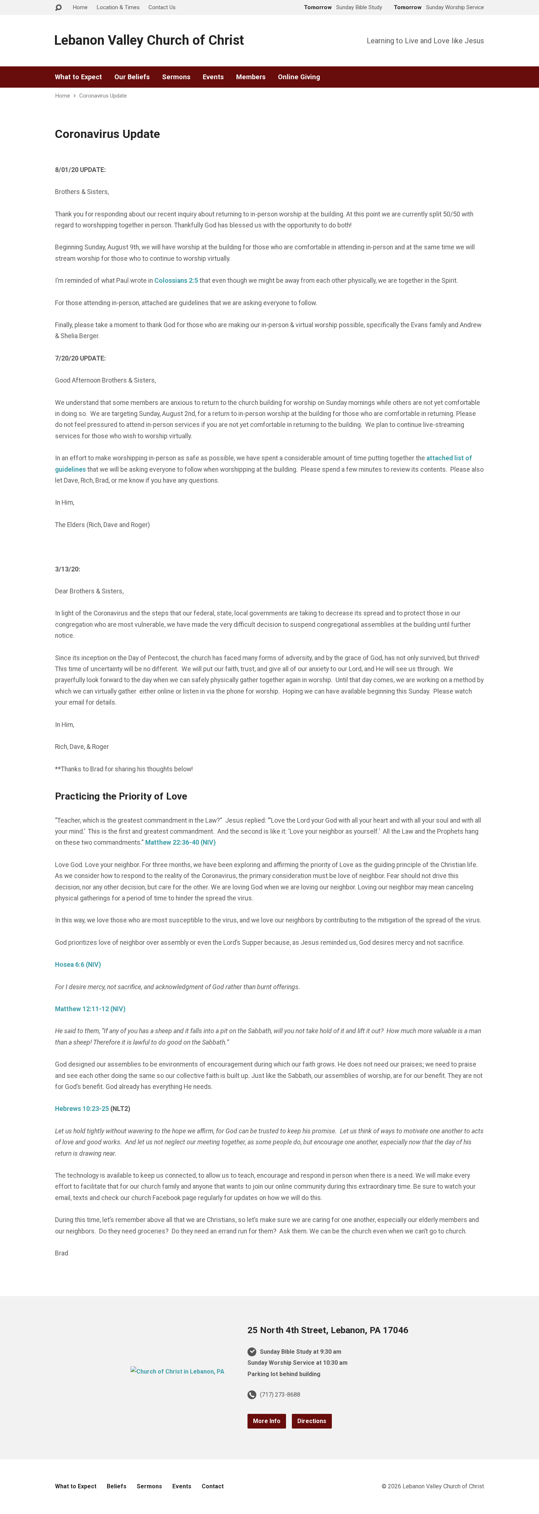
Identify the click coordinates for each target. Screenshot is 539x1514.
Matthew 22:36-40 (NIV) (180, 842)
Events (213, 77)
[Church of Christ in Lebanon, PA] (177, 1371)
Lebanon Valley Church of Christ (149, 40)
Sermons (176, 77)
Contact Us (162, 7)
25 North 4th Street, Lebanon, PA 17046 (327, 1330)
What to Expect (78, 77)
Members (250, 77)
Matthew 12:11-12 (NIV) (90, 1009)
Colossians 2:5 (176, 280)
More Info (266, 1421)
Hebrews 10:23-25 (82, 1108)
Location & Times (118, 7)
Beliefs (116, 1486)
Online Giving (299, 77)
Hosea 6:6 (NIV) (78, 964)
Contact (213, 1486)
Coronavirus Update (103, 95)
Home (80, 7)
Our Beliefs (132, 77)
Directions (311, 1421)
